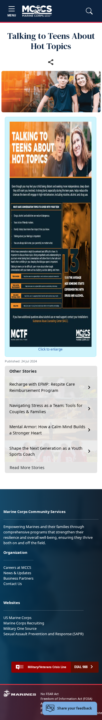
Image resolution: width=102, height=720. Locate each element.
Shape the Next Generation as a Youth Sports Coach (45, 451)
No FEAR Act (50, 694)
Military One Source (20, 628)
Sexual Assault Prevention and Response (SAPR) (43, 633)
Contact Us (12, 583)
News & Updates (17, 572)
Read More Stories (27, 467)
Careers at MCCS (17, 567)
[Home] (37, 11)
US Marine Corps (17, 617)
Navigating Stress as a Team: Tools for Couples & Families (45, 408)
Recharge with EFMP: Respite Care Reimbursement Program (42, 387)
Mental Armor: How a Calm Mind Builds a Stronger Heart (47, 430)
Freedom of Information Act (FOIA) (66, 698)
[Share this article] (51, 61)
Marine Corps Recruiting (23, 623)
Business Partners (18, 578)
